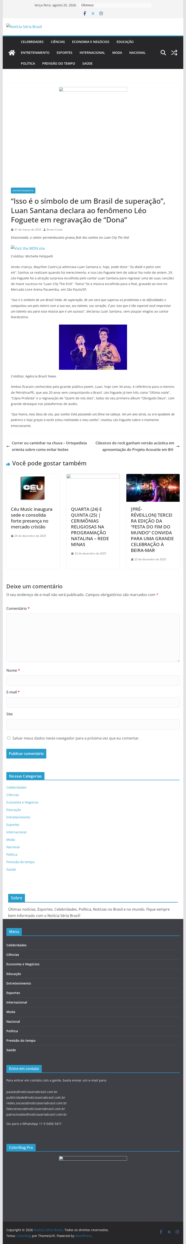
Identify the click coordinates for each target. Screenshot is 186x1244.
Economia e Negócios (90, 42)
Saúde (87, 63)
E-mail (13, 692)
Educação (125, 42)
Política (28, 63)
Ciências (58, 42)
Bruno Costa (54, 229)
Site (9, 714)
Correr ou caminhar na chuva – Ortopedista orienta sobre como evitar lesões (49, 446)
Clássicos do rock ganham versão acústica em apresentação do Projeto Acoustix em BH (134, 446)
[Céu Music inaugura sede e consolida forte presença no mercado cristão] (32, 477)
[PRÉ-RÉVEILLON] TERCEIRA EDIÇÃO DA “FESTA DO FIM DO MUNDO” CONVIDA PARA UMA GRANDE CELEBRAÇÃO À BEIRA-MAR (152, 529)
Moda (117, 52)
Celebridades (32, 42)
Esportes (64, 52)
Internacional (92, 52)
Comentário (18, 608)
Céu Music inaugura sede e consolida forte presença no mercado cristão (31, 518)
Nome (13, 670)
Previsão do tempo (58, 63)
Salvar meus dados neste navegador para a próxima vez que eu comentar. (76, 738)
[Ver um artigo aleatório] (174, 52)
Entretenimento (35, 52)
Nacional (137, 52)
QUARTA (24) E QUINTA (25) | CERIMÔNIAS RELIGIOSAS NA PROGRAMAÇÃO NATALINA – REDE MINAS (90, 526)
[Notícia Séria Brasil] (11, 52)
